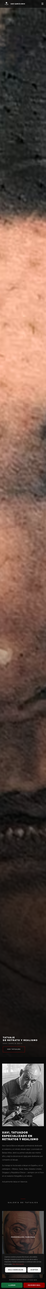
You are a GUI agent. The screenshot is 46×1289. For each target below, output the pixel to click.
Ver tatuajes (14, 1049)
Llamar (11, 1285)
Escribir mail (34, 1285)
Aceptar (34, 1270)
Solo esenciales (15, 1270)
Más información (18, 1264)
